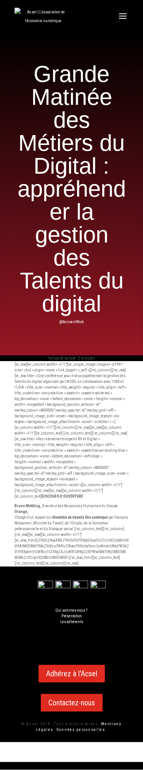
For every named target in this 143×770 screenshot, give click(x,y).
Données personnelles (80, 730)
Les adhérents (71, 622)
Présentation (71, 616)
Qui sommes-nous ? (71, 610)
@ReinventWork (71, 322)
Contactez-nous (71, 702)
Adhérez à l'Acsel (71, 673)
